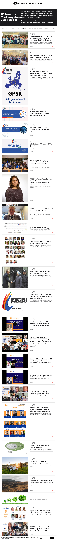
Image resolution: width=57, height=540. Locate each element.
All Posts (5, 28)
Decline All (46, 538)
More (46, 28)
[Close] (55, 538)
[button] (53, 28)
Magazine (24, 28)
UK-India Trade (14, 28)
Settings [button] (41, 538)
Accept (52, 538)
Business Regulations (35, 28)
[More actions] (52, 34)
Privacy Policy (6, 538)
